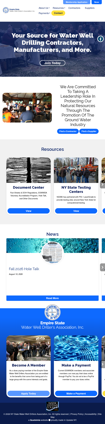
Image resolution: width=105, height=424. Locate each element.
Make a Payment (76, 365)
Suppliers (89, 7)
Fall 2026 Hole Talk (24, 269)
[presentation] (2, 184)
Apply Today (28, 393)
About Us (43, 7)
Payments (44, 13)
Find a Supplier (89, 131)
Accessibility (90, 414)
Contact (58, 13)
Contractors (74, 7)
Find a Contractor (67, 131)
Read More (52, 298)
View (28, 211)
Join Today (52, 63)
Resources (58, 7)
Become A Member (28, 365)
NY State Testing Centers (76, 189)
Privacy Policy (77, 414)
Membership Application (76, 2)
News (96, 2)
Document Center (28, 187)
